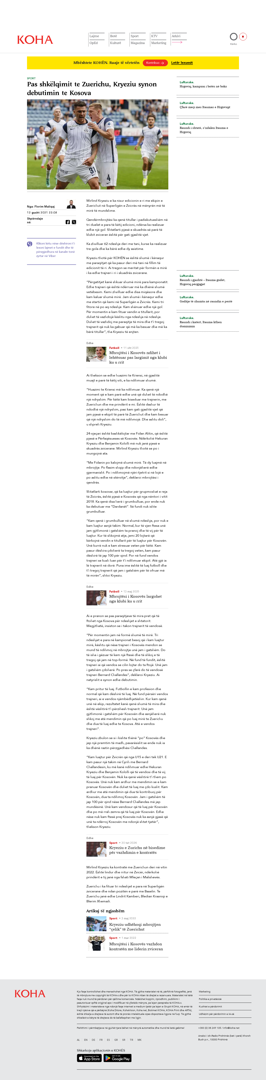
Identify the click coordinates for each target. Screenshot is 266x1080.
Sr (123, 1040)
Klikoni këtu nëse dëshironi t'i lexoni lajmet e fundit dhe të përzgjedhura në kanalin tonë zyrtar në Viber (55, 250)
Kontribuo (153, 63)
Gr (116, 1040)
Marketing (158, 43)
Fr (101, 1040)
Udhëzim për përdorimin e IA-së (216, 1014)
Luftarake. (187, 82)
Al (78, 1040)
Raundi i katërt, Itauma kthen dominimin (201, 324)
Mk (140, 1040)
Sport (135, 36)
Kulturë (115, 43)
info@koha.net (231, 1027)
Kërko (233, 44)
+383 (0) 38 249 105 (209, 1027)
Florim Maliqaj (44, 206)
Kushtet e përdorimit (210, 1006)
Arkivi (176, 36)
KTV (154, 36)
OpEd (94, 43)
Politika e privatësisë (210, 999)
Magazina (138, 43)
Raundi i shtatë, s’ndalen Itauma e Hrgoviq (204, 130)
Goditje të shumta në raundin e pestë (206, 301)
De (93, 1040)
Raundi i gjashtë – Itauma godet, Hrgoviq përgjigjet (202, 282)
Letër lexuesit (182, 63)
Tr (131, 1040)
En (85, 1040)
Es (108, 1040)
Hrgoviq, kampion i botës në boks (203, 86)
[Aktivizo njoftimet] (243, 36)
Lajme (94, 36)
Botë (113, 36)
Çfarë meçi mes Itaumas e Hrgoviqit (205, 107)
